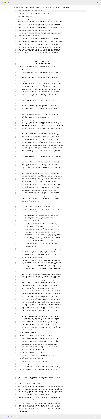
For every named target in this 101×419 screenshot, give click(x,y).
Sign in (98, 2)
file (44, 10)
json (98, 416)
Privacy (13, 416)
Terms (17, 416)
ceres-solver (18, 7)
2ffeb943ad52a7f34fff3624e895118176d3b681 (46, 7)
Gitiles (8, 416)
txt (95, 416)
